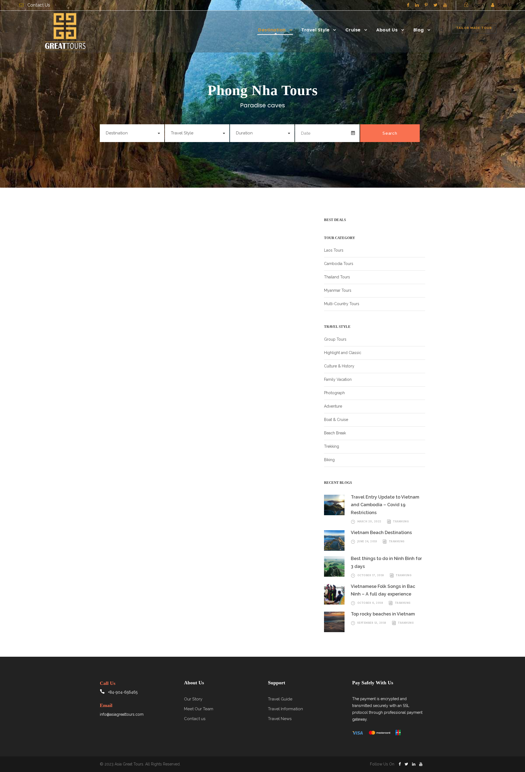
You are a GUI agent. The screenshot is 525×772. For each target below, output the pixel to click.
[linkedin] (417, 5)
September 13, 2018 (371, 622)
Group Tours (335, 339)
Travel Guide (280, 699)
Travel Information (285, 708)
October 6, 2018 (370, 602)
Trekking (331, 446)
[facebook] (408, 5)
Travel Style (315, 30)
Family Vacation (338, 379)
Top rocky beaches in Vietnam (383, 614)
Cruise (353, 30)
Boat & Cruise (336, 419)
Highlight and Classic (342, 352)
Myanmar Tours (337, 290)
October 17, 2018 (370, 575)
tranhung (401, 521)
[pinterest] (426, 5)
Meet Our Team (198, 708)
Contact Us (38, 5)
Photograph (334, 393)
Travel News (279, 718)
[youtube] (445, 5)
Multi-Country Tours (341, 304)
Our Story (193, 699)
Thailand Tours (337, 277)
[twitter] (435, 5)
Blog (418, 30)
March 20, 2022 (369, 521)
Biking (329, 460)
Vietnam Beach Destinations (381, 532)
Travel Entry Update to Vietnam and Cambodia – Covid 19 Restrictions (385, 504)
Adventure (333, 406)
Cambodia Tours (338, 263)
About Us (387, 30)
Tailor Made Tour (474, 28)
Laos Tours (333, 250)
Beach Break (335, 433)
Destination (272, 30)
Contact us (194, 718)
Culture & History (339, 366)
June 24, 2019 (367, 541)
